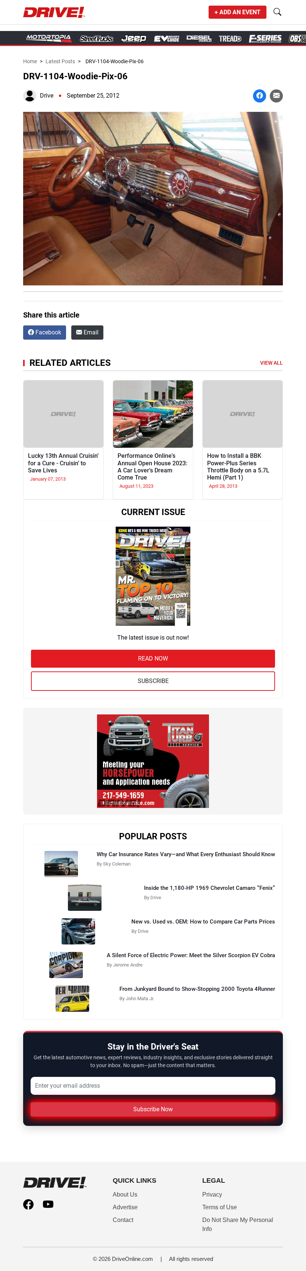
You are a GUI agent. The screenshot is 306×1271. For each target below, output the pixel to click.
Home (30, 61)
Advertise (125, 1207)
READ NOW (153, 658)
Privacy (212, 1194)
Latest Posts (60, 61)
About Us (125, 1194)
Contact (123, 1220)
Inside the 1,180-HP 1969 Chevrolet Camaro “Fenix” (209, 888)
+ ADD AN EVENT (237, 12)
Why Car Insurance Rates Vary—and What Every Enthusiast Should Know (186, 854)
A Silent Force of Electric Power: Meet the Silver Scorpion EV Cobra (191, 955)
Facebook (47, 332)
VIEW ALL (271, 363)
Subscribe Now (153, 1109)
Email (90, 332)
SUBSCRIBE (153, 680)
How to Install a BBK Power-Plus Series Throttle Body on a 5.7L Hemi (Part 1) (238, 466)
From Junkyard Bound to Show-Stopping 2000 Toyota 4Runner (197, 989)
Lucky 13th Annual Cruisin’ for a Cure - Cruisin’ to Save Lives (63, 463)
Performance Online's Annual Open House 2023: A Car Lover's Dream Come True (152, 466)
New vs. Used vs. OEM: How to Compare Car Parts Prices (203, 921)
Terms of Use (219, 1207)
